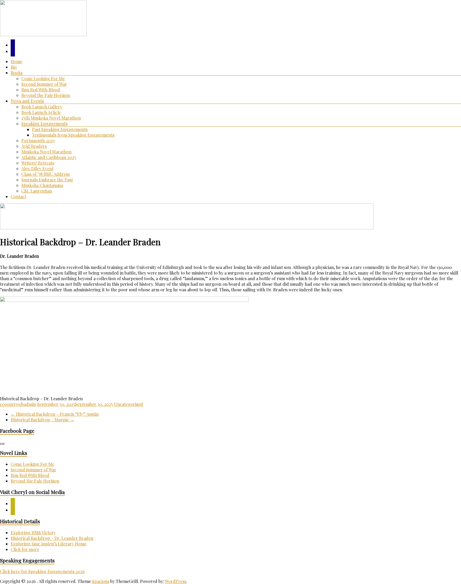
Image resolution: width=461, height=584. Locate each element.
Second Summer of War (44, 84)
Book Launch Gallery (41, 106)
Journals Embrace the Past (47, 179)
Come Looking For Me (43, 78)
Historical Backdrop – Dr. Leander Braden (52, 538)
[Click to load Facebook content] (2, 443)
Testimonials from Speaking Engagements (73, 135)
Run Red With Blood (40, 89)
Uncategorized (128, 404)
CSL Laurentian (36, 191)
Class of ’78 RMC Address (45, 174)
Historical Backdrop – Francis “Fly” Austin (55, 414)
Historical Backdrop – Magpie (42, 419)
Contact (18, 196)
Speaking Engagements (44, 123)
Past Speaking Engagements (60, 129)
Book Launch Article (41, 112)
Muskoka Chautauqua (42, 185)
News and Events (27, 101)
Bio (14, 67)
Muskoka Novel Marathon (46, 151)
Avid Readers (34, 146)
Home (16, 61)
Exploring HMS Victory (33, 532)
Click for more (25, 549)
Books (16, 72)
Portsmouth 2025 (38, 140)
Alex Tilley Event (37, 168)
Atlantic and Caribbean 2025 (48, 157)
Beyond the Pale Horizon (45, 95)
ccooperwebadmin (18, 404)
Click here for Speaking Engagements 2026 (42, 571)
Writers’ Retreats (37, 163)
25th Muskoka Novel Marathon (51, 118)
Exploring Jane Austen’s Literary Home (48, 543)
